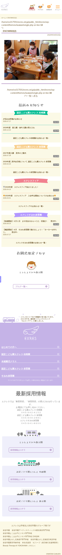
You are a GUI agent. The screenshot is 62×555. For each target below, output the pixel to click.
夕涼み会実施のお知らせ (12, 119)
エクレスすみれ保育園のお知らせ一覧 (31, 243)
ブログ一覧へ (21, 286)
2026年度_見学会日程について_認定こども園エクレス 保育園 (28, 162)
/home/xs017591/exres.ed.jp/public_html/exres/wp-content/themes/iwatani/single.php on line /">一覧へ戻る (31, 92)
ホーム (3, 18)
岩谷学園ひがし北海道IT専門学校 (16, 539)
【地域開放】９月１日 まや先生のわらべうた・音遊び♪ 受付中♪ (30, 221)
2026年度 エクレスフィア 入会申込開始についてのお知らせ (29, 196)
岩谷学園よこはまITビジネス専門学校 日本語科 (21, 536)
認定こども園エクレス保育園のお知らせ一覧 (30, 172)
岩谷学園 (6, 530)
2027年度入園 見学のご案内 (14, 153)
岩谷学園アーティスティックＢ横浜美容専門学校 (31, 530)
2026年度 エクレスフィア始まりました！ (21, 187)
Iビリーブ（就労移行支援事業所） (46, 543)
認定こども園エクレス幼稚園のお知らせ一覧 (30, 138)
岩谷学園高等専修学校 (11, 543)
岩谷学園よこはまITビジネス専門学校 (17, 533)
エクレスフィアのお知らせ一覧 (30, 206)
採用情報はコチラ (17, 450)
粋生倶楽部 (26, 543)
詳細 (55, 122)
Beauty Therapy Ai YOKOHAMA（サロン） (19, 546)
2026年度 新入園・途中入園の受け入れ (19, 128)
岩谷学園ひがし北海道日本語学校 (44, 539)
